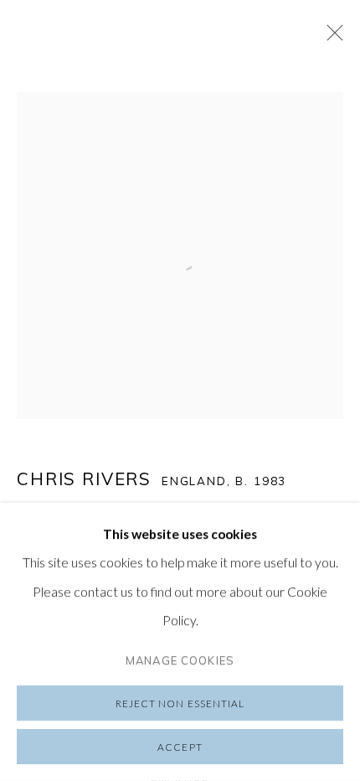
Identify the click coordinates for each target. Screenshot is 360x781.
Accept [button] (179, 747)
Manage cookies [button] (180, 660)
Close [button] (330, 37)
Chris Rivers (84, 478)
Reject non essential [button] (180, 703)
